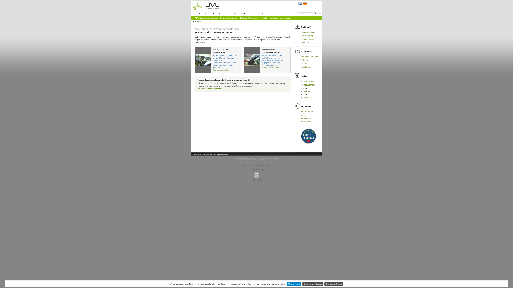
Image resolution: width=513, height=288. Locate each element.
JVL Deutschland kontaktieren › (210, 89)
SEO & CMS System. (256, 169)
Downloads (274, 18)
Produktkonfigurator (308, 32)
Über (200, 14)
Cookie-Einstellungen (222, 154)
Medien (236, 14)
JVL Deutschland (307, 112)
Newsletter (261, 14)
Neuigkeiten (244, 14)
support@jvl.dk (306, 97)
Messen (221, 14)
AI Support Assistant (308, 39)
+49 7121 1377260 (308, 85)
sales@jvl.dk (305, 91)
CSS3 (260, 180)
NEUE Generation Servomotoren (206, 18)
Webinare (228, 14)
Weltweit (214, 14)
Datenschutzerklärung (334, 284)
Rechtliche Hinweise (209, 154)
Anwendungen (285, 18)
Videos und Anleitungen (309, 56)
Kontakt (252, 14)
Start (195, 14)
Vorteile (207, 14)
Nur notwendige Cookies (313, 284)
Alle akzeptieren (294, 284)
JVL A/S (303, 115)
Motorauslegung (307, 36)
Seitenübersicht (198, 154)
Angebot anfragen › (308, 81)
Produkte (264, 18)
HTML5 (253, 180)
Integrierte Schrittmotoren (249, 18)
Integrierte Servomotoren (229, 18)
